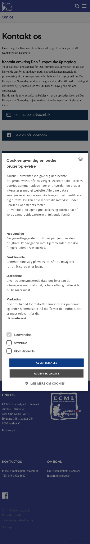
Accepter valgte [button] (46, 373)
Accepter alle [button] (46, 362)
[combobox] (80, 159)
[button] (45, 383)
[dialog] (45, 272)
